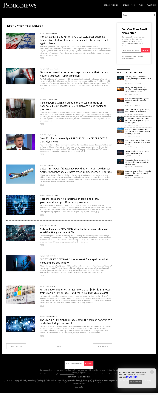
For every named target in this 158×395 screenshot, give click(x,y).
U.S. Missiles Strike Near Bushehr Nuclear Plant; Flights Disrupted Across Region (137, 120)
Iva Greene (136, 136)
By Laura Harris (52, 33)
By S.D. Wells (52, 256)
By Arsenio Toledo (53, 69)
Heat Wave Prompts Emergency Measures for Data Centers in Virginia (137, 101)
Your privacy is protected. (129, 56)
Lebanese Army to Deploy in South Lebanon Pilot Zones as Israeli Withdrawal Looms (138, 173)
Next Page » (103, 346)
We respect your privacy (67, 374)
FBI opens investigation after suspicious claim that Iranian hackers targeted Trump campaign (74, 74)
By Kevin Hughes (53, 135)
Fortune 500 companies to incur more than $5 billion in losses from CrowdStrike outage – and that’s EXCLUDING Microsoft (76, 291)
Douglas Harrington (139, 147)
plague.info (151, 5)
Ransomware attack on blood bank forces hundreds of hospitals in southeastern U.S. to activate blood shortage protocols (73, 106)
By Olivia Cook (53, 99)
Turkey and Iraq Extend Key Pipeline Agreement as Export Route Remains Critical (136, 90)
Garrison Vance (138, 83)
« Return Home (16, 346)
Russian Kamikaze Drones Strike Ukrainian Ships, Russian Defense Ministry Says (137, 162)
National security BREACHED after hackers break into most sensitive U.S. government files (74, 231)
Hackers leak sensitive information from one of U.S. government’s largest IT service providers (69, 200)
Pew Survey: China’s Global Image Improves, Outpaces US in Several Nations (137, 142)
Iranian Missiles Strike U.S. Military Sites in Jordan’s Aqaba (137, 152)
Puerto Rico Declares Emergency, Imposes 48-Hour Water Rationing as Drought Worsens (137, 131)
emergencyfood (129, 5)
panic (141, 5)
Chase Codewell (138, 177)
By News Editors (52, 316)
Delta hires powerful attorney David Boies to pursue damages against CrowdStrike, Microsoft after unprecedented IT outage (76, 170)
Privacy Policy (79, 387)
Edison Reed (137, 105)
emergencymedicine (111, 5)
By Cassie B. (51, 286)
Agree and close (135, 382)
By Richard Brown (53, 195)
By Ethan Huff (52, 165)
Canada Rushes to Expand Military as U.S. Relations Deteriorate (137, 111)
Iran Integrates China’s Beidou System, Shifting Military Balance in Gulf (138, 79)
